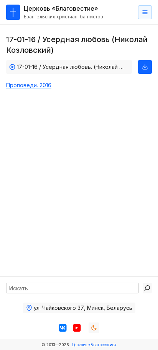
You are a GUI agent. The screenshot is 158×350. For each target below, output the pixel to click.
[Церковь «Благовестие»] (13, 12)
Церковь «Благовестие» (94, 344)
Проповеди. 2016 (28, 85)
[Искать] (147, 288)
